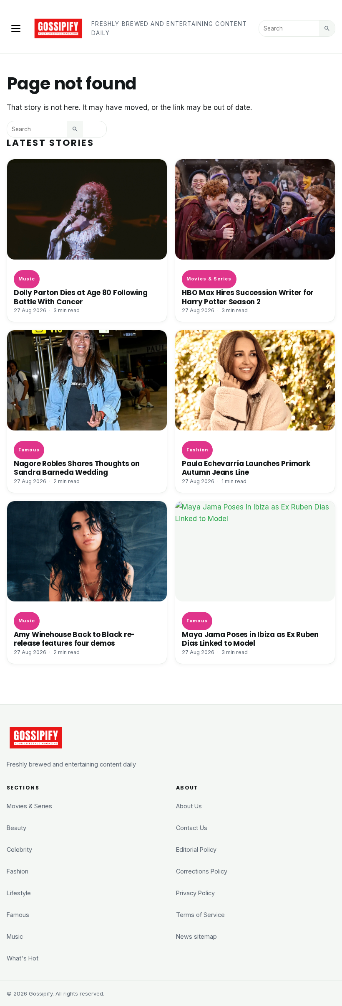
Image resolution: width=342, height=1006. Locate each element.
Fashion (197, 450)
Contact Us (191, 827)
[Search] (327, 28)
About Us (189, 806)
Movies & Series (208, 279)
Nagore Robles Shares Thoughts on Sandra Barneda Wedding (77, 467)
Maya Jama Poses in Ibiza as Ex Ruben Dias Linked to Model (250, 638)
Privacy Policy (195, 892)
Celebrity (19, 849)
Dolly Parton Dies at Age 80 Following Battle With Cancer (81, 297)
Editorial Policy (196, 849)
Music (26, 279)
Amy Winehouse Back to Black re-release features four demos (74, 638)
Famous (29, 450)
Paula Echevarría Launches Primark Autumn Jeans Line (246, 467)
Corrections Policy (201, 871)
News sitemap (196, 936)
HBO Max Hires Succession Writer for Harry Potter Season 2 (248, 297)
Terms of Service (200, 914)
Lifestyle (19, 892)
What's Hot (22, 958)
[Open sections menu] (16, 28)
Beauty (16, 827)
